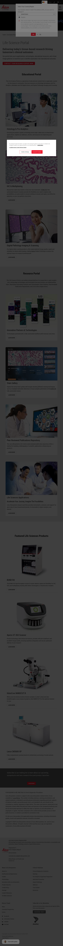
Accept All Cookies (37, 151)
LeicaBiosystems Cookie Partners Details (17, 147)
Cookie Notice (40, 145)
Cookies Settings (25, 151)
